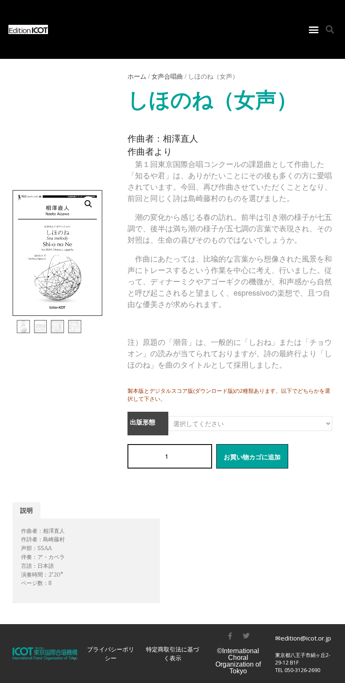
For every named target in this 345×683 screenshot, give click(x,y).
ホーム (136, 75)
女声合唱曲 (167, 75)
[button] (314, 29)
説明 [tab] (26, 510)
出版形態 (142, 422)
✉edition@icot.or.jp (303, 638)
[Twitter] (246, 636)
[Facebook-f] (230, 636)
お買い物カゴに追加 (252, 457)
